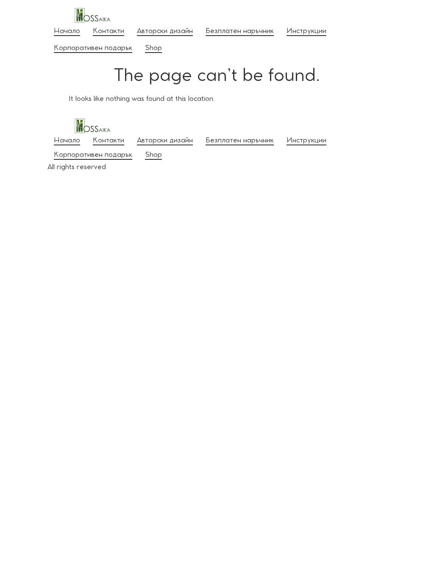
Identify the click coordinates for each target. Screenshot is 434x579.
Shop (153, 48)
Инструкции (306, 31)
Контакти (108, 31)
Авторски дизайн (165, 31)
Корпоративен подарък (93, 48)
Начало (67, 31)
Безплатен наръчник (240, 31)
